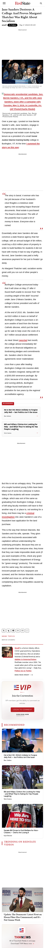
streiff (4, 25)
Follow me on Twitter (23, 671)
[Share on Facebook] (13, 630)
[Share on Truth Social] (8, 630)
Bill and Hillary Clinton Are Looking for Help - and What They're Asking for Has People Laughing (22, 794)
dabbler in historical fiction (25, 659)
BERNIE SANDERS (8, 640)
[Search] (41, 3)
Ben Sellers (8, 760)
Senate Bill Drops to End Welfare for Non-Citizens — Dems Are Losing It (21, 831)
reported (23, 340)
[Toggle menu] (4, 3)
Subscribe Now (22, 714)
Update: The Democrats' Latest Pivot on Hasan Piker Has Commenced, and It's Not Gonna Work (23, 917)
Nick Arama (8, 799)
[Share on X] (4, 630)
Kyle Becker (8, 835)
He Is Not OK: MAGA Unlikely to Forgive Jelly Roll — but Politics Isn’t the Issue (20, 756)
